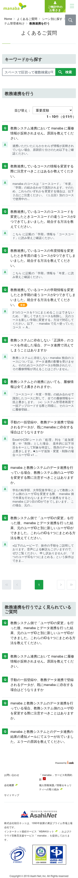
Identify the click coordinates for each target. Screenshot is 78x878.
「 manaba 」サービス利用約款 (55, 777)
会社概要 (9, 785)
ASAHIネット (46, 831)
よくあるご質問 (27, 19)
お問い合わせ (11, 775)
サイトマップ (11, 795)
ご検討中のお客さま (55, 8)
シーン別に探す (52, 19)
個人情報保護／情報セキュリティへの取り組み (55, 787)
